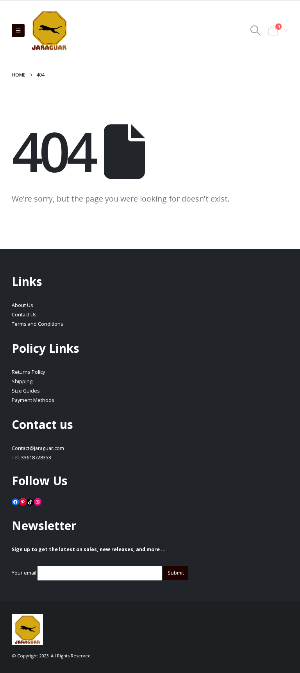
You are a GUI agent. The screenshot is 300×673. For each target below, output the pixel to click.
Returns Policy (28, 372)
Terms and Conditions (37, 324)
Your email (25, 572)
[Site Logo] (49, 30)
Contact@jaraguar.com (38, 448)
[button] (18, 30)
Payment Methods (33, 400)
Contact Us (24, 314)
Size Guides (26, 390)
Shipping (22, 381)
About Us (22, 305)
